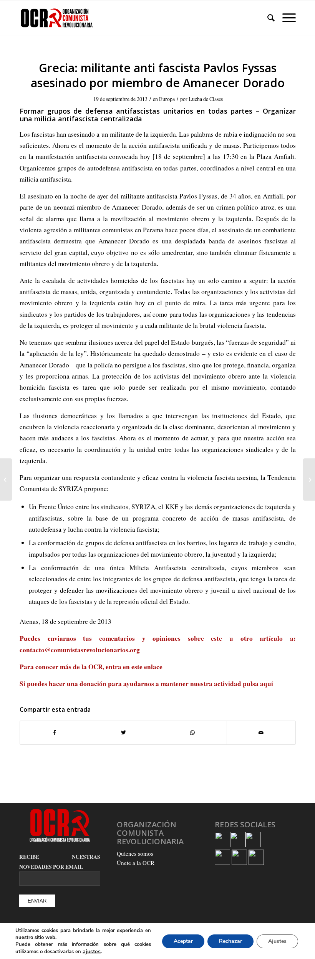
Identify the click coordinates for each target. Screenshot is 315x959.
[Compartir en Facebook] (54, 732)
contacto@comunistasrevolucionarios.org (80, 650)
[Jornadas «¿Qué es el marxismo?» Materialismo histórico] (6, 479)
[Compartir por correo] (261, 732)
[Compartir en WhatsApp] (192, 732)
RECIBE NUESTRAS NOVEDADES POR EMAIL (59, 862)
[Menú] (285, 17)
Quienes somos (135, 853)
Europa (167, 99)
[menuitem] (267, 17)
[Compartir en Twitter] (123, 732)
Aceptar (183, 941)
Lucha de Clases (206, 99)
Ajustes (277, 941)
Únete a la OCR (135, 862)
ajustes (92, 951)
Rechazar (230, 941)
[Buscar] (267, 17)
